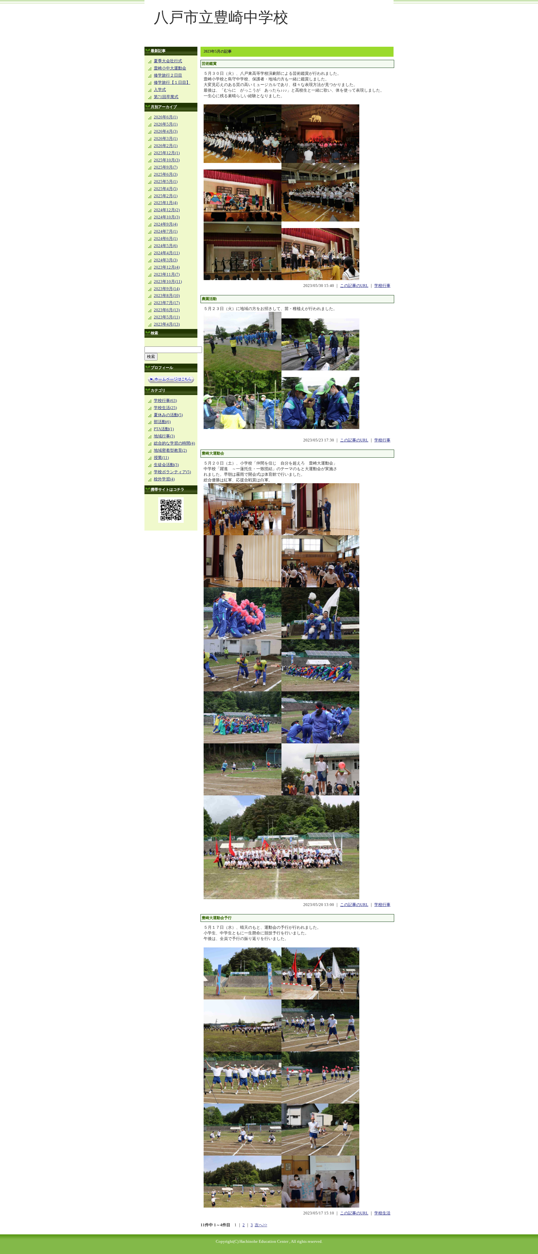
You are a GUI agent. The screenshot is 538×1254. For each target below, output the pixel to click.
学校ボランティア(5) (172, 472)
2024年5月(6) (165, 246)
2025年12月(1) (167, 153)
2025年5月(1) (165, 181)
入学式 (160, 90)
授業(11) (161, 457)
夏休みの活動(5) (168, 415)
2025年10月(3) (167, 160)
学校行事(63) (165, 400)
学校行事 (382, 286)
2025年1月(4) (165, 203)
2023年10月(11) (168, 281)
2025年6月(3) (165, 174)
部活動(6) (162, 422)
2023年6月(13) (167, 310)
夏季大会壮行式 (168, 61)
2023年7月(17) (167, 303)
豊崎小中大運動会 (170, 68)
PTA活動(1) (164, 429)
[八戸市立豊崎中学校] (269, 42)
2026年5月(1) (165, 124)
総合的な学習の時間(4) (174, 443)
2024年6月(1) (165, 238)
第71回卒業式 (166, 97)
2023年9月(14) (167, 289)
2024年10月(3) (167, 217)
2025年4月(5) (165, 189)
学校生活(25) (165, 408)
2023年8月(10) (167, 295)
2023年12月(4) (167, 267)
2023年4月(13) (167, 324)
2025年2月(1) (165, 196)
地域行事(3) (164, 436)
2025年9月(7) (165, 167)
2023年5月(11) (167, 317)
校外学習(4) (164, 479)
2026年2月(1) (165, 146)
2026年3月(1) (165, 138)
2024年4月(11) (167, 253)
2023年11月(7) (167, 274)
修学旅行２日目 (168, 75)
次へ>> (261, 1225)
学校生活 (382, 1213)
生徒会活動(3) (166, 465)
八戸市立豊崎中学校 (221, 17)
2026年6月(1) (165, 117)
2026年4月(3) (165, 131)
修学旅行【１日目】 (172, 82)
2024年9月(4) (165, 224)
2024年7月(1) (165, 231)
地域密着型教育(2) (170, 450)
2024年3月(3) (165, 260)
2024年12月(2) (167, 210)
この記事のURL (354, 286)
